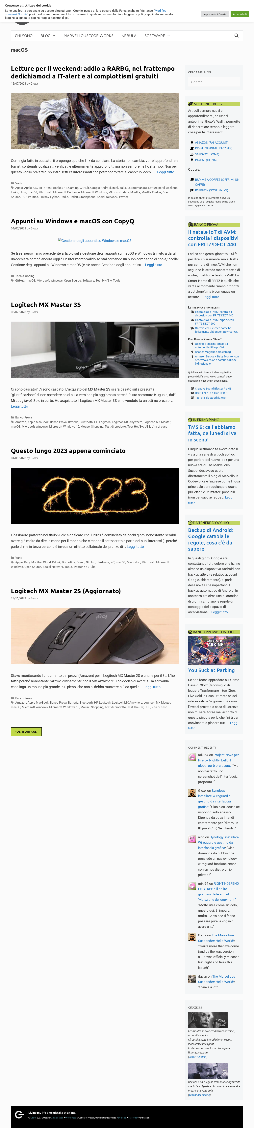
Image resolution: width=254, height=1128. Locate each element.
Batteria (73, 422)
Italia (122, 188)
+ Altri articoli (26, 731)
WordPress (70, 1117)
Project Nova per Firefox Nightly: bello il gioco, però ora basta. (218, 760)
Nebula (129, 35)
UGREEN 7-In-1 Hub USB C (211, 393)
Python (54, 197)
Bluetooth (86, 422)
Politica (33, 197)
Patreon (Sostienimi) (211, 190)
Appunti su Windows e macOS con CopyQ (72, 221)
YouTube (89, 567)
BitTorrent (45, 188)
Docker (57, 188)
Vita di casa (159, 426)
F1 (65, 188)
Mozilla (135, 192)
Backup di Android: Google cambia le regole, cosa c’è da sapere (210, 539)
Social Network (107, 197)
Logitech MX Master (157, 422)
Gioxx (33, 1117)
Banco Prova (23, 417)
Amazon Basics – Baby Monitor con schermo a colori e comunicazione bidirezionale (217, 360)
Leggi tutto (165, 172)
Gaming (73, 188)
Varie (18, 183)
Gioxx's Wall (57, 1117)
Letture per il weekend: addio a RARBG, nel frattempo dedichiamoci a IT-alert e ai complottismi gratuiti (93, 72)
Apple (19, 188)
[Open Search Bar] (236, 36)
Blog (45, 35)
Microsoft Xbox (119, 192)
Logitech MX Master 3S (46, 305)
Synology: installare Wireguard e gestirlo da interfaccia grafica (218, 842)
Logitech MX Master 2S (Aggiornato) (66, 591)
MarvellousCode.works (89, 35)
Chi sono (24, 35)
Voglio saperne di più (55, 18)
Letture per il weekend (162, 188)
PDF (24, 197)
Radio (64, 197)
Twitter (123, 197)
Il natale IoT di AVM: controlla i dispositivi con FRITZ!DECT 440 (213, 237)
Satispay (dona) (207, 154)
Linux (22, 192)
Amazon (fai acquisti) (212, 142)
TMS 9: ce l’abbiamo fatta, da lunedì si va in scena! (212, 433)
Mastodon (133, 562)
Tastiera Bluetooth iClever (210, 397)
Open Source (72, 280)
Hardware (102, 562)
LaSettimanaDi (137, 188)
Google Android (100, 188)
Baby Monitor (33, 562)
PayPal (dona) (206, 160)
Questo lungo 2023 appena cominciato (68, 451)
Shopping (97, 426)
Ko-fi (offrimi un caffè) (213, 148)
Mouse (85, 426)
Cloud (47, 562)
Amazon (20, 422)
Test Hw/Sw (104, 280)
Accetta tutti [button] (240, 14)
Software (154, 35)
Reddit (74, 197)
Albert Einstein (197, 1056)
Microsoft (45, 192)
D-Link (56, 562)
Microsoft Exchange (66, 192)
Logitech (105, 422)
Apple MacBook (38, 422)
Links (14, 192)
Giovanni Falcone (199, 1094)
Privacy (44, 197)
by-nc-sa (122, 1117)
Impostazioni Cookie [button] (214, 14)
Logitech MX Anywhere (127, 422)
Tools (116, 280)
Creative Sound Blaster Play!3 (213, 388)
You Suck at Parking (211, 670)
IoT (112, 562)
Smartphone (87, 197)
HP (96, 422)
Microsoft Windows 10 (64, 426)
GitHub (84, 188)
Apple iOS (30, 188)
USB (147, 426)
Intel (115, 188)
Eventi (80, 562)
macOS (32, 192)
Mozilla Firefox (151, 192)
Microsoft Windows (94, 192)
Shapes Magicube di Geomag (213, 351)
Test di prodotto (115, 426)
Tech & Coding (24, 276)
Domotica (68, 562)
